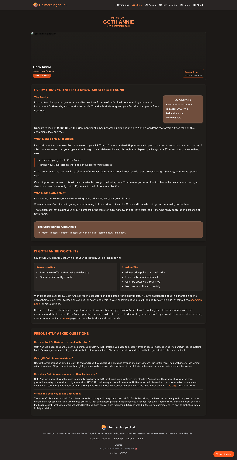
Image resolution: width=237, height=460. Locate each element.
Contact (94, 438)
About (200, 5)
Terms (140, 438)
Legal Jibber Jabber (98, 433)
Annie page (171, 385)
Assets (152, 5)
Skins (139, 5)
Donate (106, 438)
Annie (66, 318)
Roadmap (118, 438)
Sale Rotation (170, 5)
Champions (123, 5)
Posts (187, 5)
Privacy (130, 438)
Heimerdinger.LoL (121, 427)
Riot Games (82, 433)
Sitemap (118, 445)
